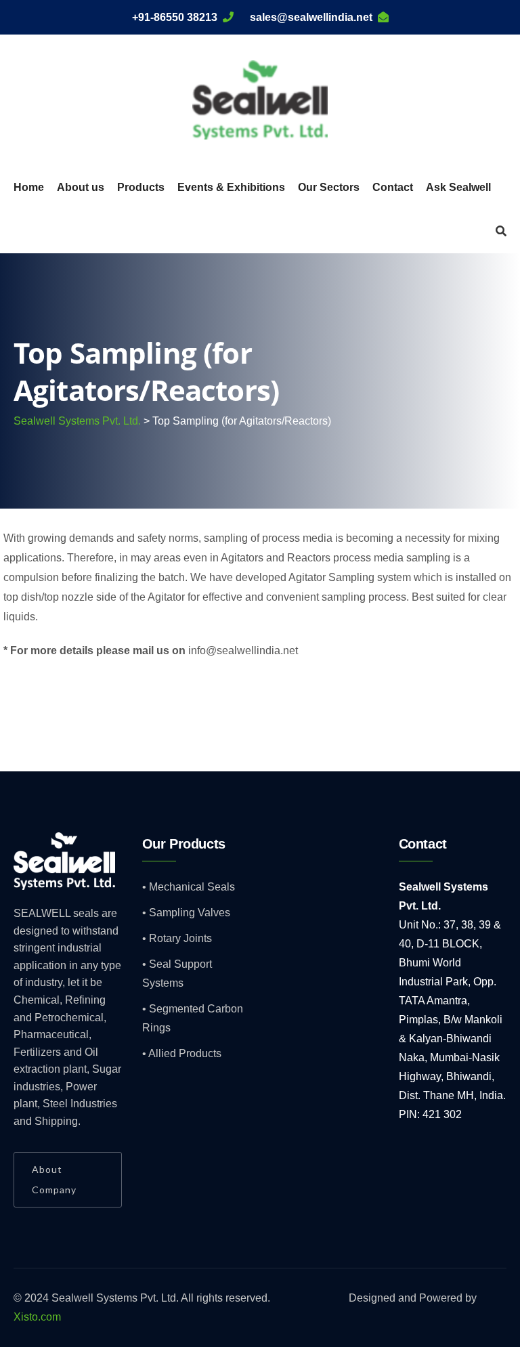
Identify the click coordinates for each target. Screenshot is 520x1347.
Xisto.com (37, 1317)
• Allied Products (181, 1053)
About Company (54, 1179)
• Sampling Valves (186, 912)
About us (80, 187)
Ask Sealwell (458, 187)
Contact (392, 187)
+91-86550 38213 (174, 17)
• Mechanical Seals (188, 887)
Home (29, 187)
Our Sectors (329, 187)
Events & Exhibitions (231, 187)
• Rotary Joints (177, 938)
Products (141, 187)
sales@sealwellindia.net (311, 17)
